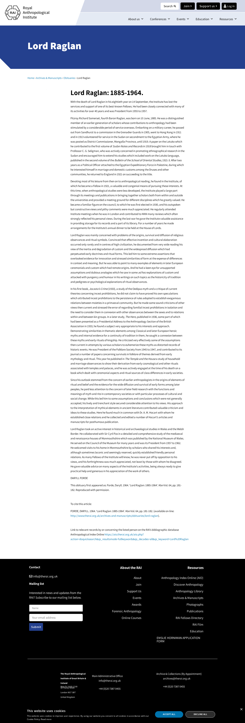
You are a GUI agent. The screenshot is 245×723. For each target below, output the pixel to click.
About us (134, 19)
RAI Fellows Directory (189, 618)
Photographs (194, 604)
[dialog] (122, 714)
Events (181, 19)
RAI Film (197, 624)
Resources (226, 19)
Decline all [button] (200, 714)
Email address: (37, 613)
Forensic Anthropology (126, 611)
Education (202, 19)
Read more (46, 719)
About (137, 578)
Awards (136, 604)
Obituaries (69, 78)
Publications (195, 611)
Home (31, 78)
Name (32, 602)
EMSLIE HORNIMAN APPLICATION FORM (178, 639)
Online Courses (131, 618)
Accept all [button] (169, 714)
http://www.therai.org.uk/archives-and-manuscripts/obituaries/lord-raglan (114, 516)
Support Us (134, 591)
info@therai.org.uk (45, 576)
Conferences (158, 19)
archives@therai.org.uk (176, 678)
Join (138, 584)
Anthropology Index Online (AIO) (182, 578)
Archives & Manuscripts (49, 78)
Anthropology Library (189, 591)
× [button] (241, 709)
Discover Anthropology (188, 584)
